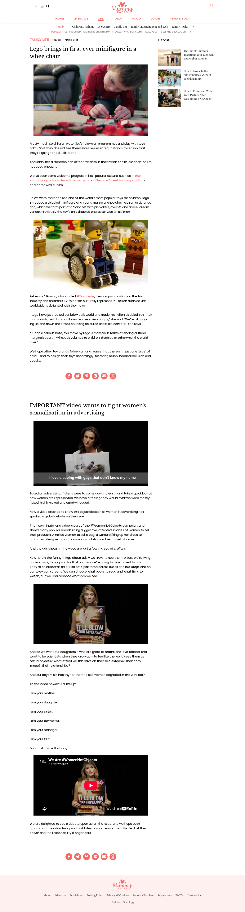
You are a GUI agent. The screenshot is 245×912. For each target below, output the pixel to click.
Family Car (120, 26)
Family (60, 26)
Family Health (180, 26)
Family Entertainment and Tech (149, 26)
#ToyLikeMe (85, 296)
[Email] (104, 376)
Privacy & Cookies (117, 895)
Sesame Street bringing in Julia (118, 180)
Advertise (60, 895)
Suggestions (165, 895)
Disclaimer (76, 895)
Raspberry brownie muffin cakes (102, 32)
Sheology (128, 902)
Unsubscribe (194, 895)
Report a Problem (143, 895)
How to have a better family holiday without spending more (197, 74)
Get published (73, 32)
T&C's (179, 895)
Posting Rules (95, 895)
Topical (56, 40)
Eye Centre (103, 26)
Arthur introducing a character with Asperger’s (85, 178)
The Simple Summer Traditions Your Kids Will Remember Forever (199, 54)
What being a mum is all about (141, 32)
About (47, 895)
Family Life (39, 40)
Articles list (71, 40)
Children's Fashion (83, 26)
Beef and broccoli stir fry (176, 32)
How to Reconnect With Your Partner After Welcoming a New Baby (198, 95)
